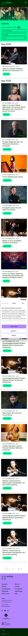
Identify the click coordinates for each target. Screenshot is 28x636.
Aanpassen (13, 330)
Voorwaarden (18, 589)
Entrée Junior (6, 593)
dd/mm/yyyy (5, 34)
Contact (17, 586)
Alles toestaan (14, 326)
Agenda (4, 586)
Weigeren (14, 335)
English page (18, 591)
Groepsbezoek (6, 589)
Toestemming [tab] (5, 303)
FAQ (16, 593)
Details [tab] (14, 303)
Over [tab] (23, 303)
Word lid (17, 584)
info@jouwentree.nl (6, 606)
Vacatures (4, 584)
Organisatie (5, 591)
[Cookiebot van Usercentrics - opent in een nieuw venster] (20, 299)
